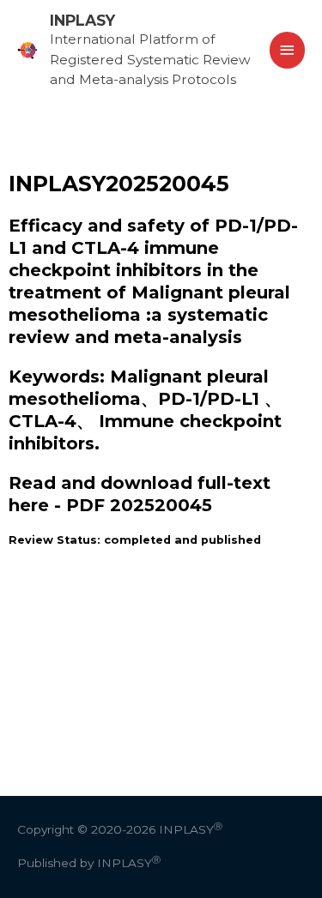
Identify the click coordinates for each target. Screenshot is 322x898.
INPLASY (82, 20)
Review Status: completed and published (135, 539)
